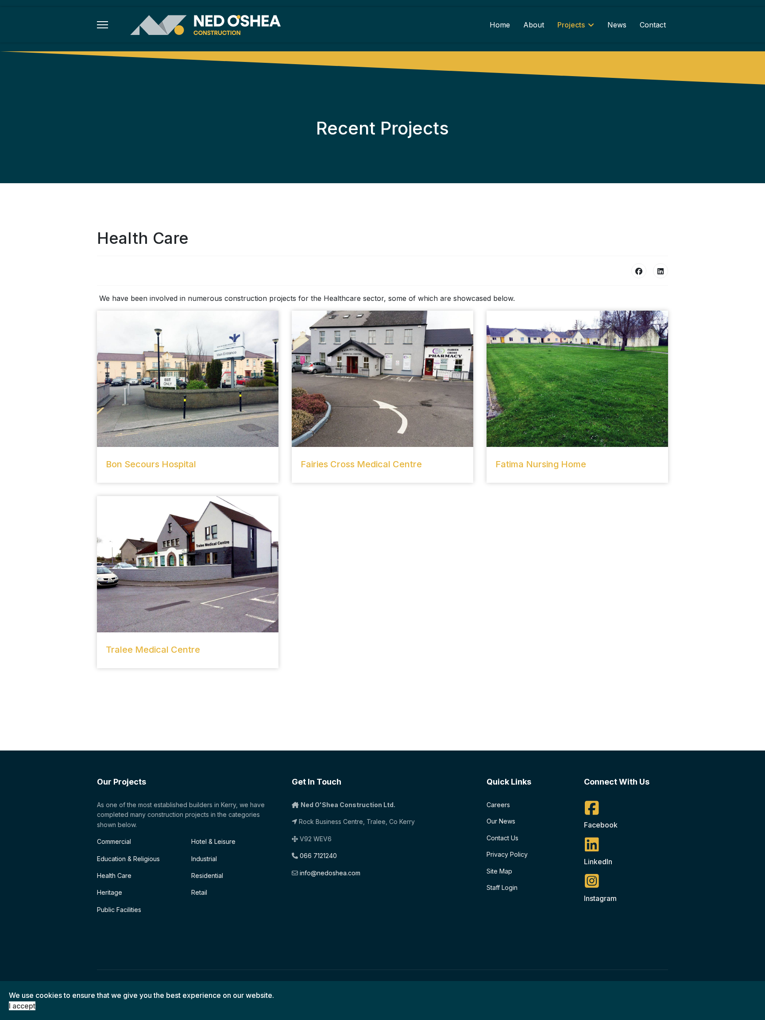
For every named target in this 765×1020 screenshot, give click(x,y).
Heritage (109, 892)
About (533, 24)
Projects (571, 24)
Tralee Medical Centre (153, 649)
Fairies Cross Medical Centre (361, 464)
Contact (653, 24)
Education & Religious (128, 858)
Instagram (600, 898)
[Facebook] (638, 270)
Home (500, 24)
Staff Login (502, 887)
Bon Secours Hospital (151, 464)
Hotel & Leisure (213, 841)
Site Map (499, 871)
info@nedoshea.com (330, 873)
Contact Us (502, 838)
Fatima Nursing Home (540, 464)
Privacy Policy (507, 854)
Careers (498, 804)
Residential (207, 875)
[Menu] (102, 24)
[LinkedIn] (660, 270)
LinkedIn (598, 861)
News (616, 24)
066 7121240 (318, 855)
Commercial (114, 841)
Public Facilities (119, 909)
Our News (501, 821)
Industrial (204, 858)
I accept (22, 1005)
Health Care (114, 875)
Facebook (601, 824)
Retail (199, 892)
